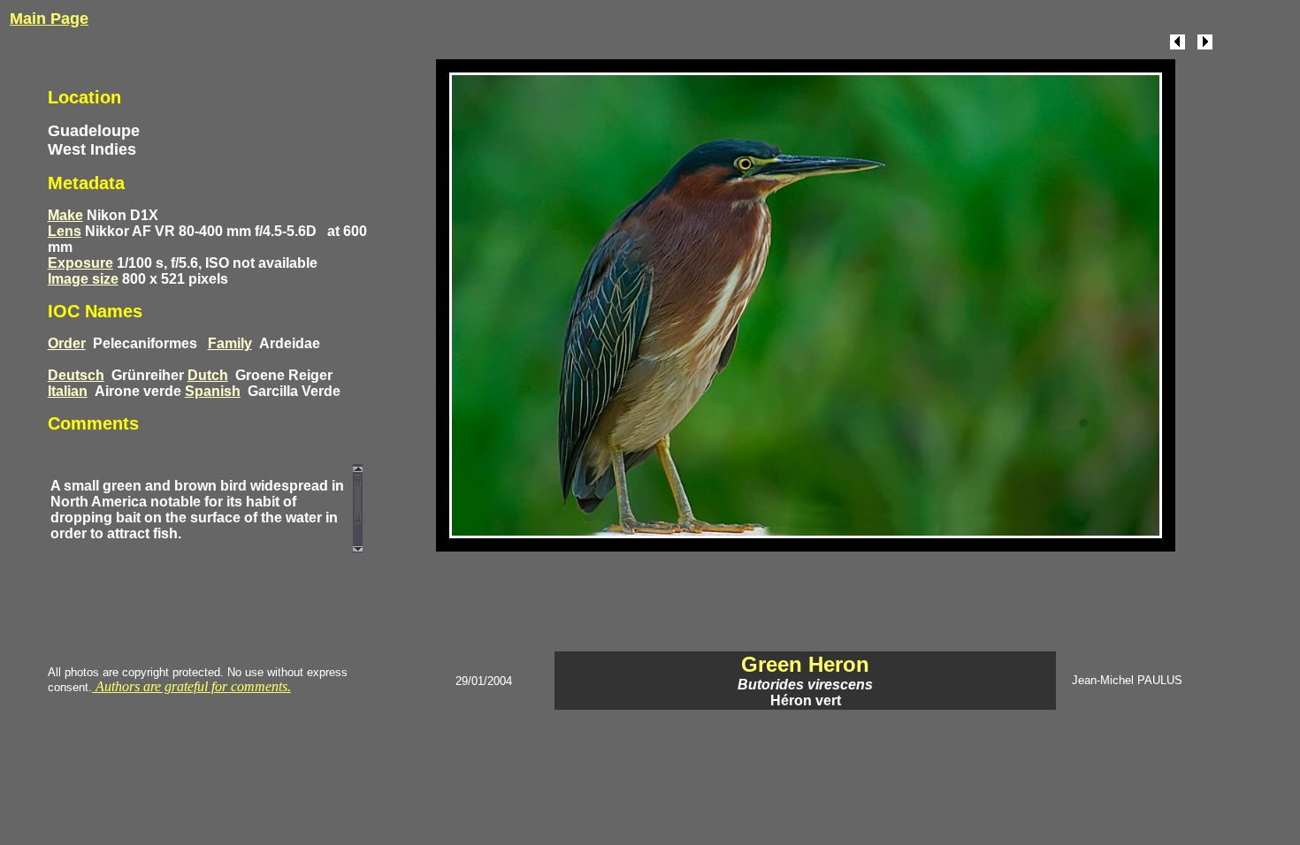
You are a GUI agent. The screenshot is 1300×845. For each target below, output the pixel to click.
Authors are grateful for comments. (191, 686)
